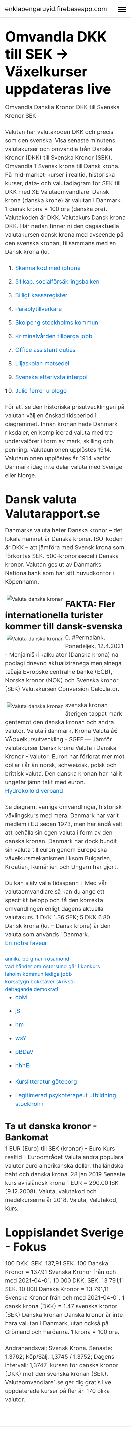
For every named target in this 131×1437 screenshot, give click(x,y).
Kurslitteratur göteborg (46, 1081)
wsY (20, 1038)
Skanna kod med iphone (47, 268)
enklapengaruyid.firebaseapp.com (56, 9)
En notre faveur (26, 943)
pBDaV (24, 1051)
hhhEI (23, 1065)
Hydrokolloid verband (34, 790)
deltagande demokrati (31, 989)
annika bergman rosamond (37, 958)
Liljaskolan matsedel (42, 363)
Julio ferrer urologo (41, 390)
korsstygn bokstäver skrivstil (40, 981)
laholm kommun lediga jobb (38, 974)
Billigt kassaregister (41, 295)
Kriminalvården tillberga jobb (53, 336)
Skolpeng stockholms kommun (56, 322)
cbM (21, 997)
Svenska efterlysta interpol (51, 377)
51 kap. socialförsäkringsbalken (57, 281)
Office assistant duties (45, 349)
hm (19, 1024)
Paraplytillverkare (38, 308)
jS (17, 1010)
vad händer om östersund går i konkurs (52, 966)
